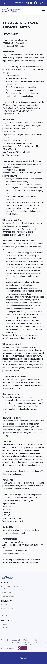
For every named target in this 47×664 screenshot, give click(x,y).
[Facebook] (31, 3)
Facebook (4, 624)
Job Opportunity (7, 608)
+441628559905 (19, 3)
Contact (4, 615)
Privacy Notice (6, 640)
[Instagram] (27, 3)
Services (4, 604)
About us (4, 612)
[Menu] (44, 10)
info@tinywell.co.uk (7, 3)
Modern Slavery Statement (27, 642)
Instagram (4, 628)
